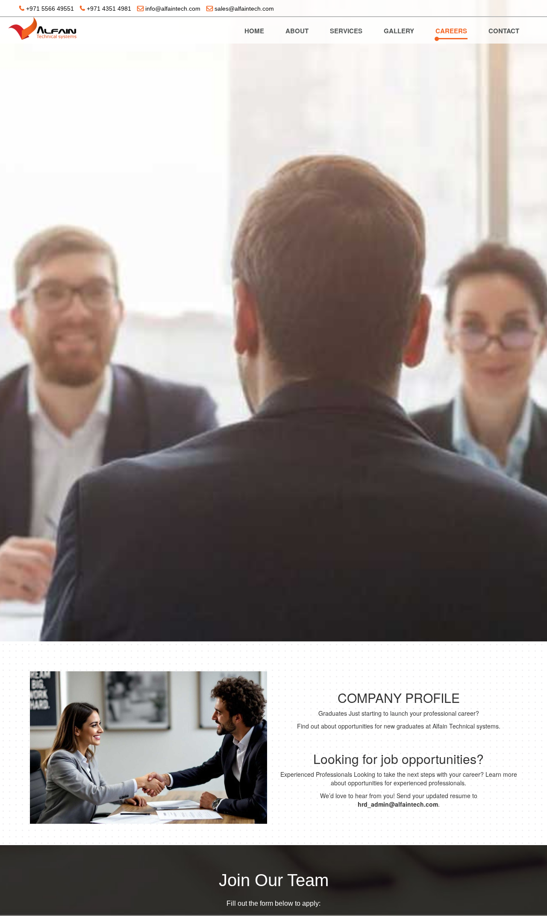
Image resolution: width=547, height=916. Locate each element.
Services (346, 30)
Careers (451, 30)
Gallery (399, 30)
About (297, 30)
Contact (503, 30)
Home (254, 30)
